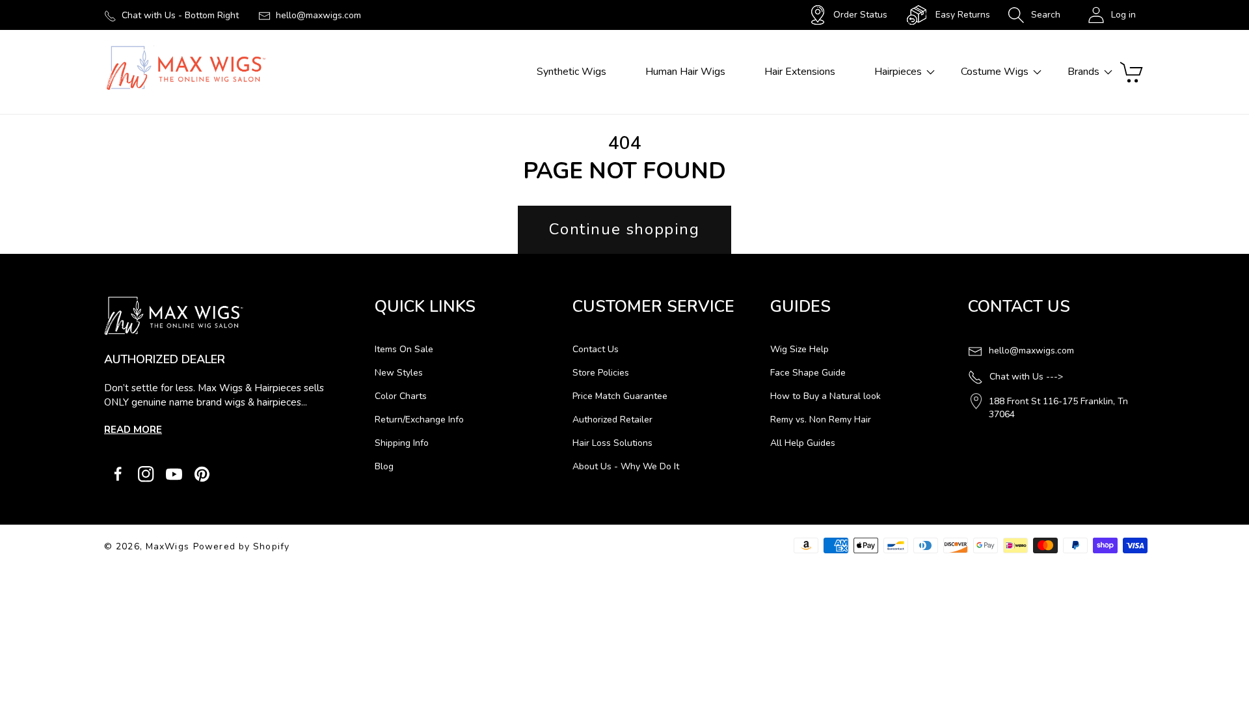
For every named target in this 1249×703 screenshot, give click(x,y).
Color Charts (401, 396)
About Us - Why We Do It (625, 466)
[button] (1034, 15)
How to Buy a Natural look (825, 396)
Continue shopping (624, 229)
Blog (384, 466)
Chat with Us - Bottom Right (180, 15)
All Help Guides (802, 443)
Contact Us (595, 349)
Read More (133, 429)
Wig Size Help (799, 349)
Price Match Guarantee (619, 396)
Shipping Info (402, 443)
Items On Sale (404, 349)
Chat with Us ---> (1026, 376)
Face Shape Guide (808, 372)
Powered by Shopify (241, 546)
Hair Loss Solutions (612, 443)
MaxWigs (167, 546)
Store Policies (600, 372)
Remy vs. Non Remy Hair (820, 419)
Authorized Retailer (612, 419)
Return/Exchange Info (419, 419)
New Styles (399, 372)
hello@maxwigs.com (318, 15)
